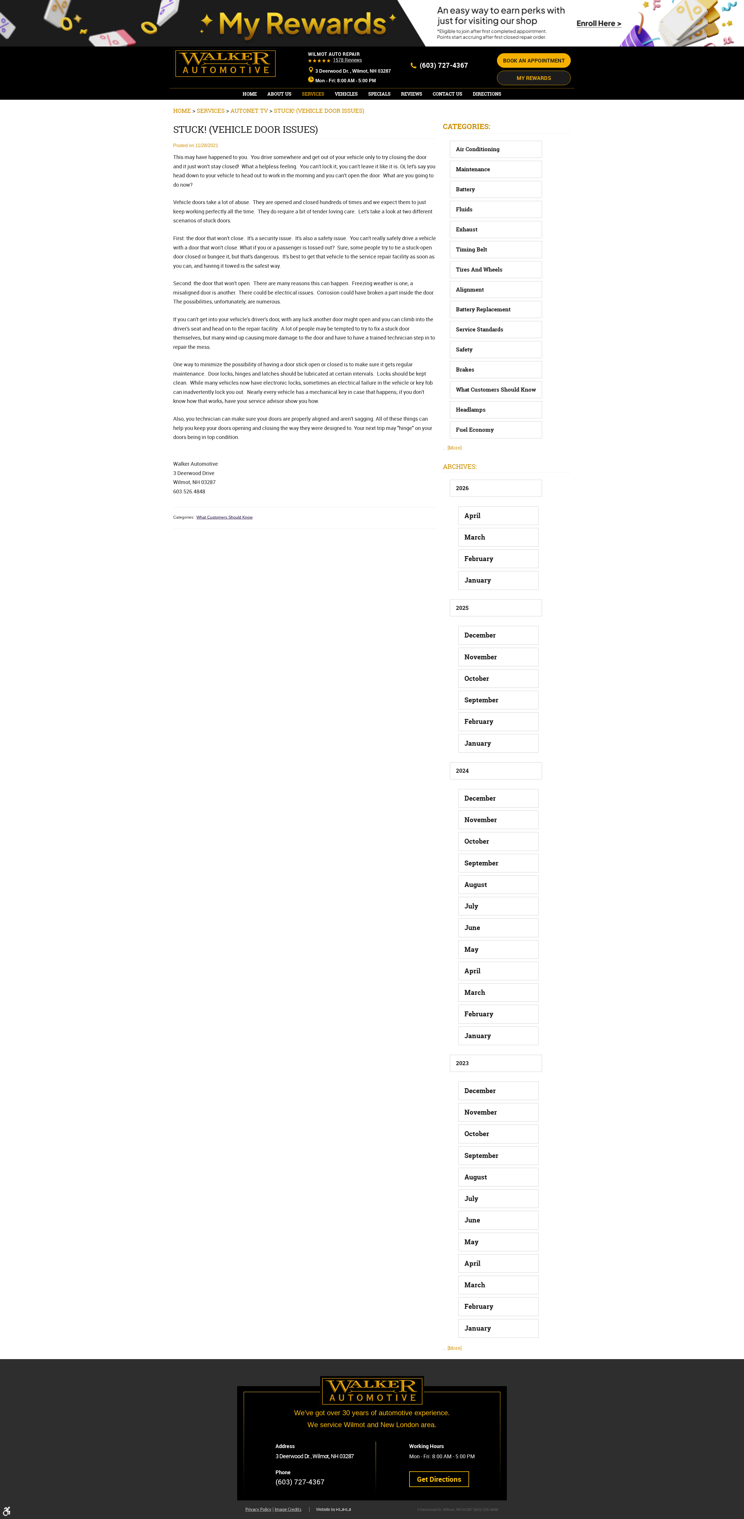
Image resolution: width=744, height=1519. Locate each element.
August (475, 884)
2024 (462, 770)
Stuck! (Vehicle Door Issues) (319, 111)
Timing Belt (471, 249)
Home (250, 94)
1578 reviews (347, 60)
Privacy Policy (258, 1509)
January (477, 580)
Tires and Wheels (479, 269)
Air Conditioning (478, 149)
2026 (462, 488)
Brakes (465, 369)
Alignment (470, 289)
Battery (465, 189)
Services (313, 94)
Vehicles (346, 94)
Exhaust (466, 229)
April (472, 515)
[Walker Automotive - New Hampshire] (225, 63)
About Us (279, 94)
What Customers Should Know (224, 517)
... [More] (452, 448)
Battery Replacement (483, 309)
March (474, 537)
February (478, 558)
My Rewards (534, 77)
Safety (464, 349)
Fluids (464, 209)
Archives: (460, 466)
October (476, 678)
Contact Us (447, 94)
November (480, 656)
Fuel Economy (475, 429)
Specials (379, 94)
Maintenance (473, 169)
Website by (338, 1509)
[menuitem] (250, 94)
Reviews (411, 94)
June (472, 927)
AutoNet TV (249, 111)
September (481, 699)
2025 (462, 608)
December (480, 635)
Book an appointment (534, 60)
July (471, 906)
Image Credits (288, 1509)
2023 (462, 1063)
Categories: (466, 126)
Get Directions (439, 1479)
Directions (487, 94)
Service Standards (479, 329)
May (471, 949)
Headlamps (471, 409)
